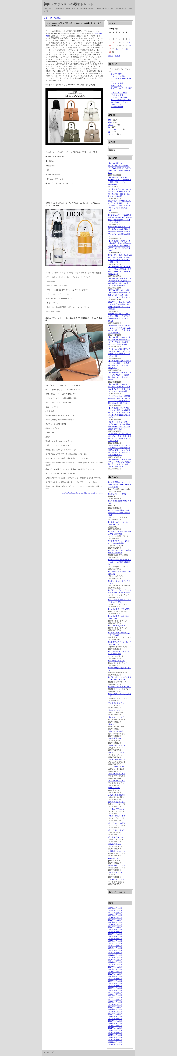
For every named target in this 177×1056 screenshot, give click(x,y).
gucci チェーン (114, 788)
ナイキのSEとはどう (116, 879)
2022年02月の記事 (115, 1021)
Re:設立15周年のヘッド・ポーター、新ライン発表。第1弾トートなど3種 (119, 484)
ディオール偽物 (117, 107)
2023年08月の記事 (115, 979)
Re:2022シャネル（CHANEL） (119, 687)
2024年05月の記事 (115, 960)
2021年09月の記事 (115, 1033)
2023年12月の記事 (115, 969)
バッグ (110, 125)
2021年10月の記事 (115, 1030)
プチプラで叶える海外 (116, 774)
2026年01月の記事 (115, 925)
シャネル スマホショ (116, 809)
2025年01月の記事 (115, 941)
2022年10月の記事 (115, 1002)
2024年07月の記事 (115, 955)
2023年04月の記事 (115, 988)
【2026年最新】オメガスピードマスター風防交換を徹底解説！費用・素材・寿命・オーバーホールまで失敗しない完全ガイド (119, 412)
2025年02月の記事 (115, 939)
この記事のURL (85, 493)
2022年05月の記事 (115, 1014)
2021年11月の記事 (115, 1028)
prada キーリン (114, 858)
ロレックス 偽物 (117, 83)
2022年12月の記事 (115, 997)
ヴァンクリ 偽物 (117, 95)
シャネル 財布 (116, 74)
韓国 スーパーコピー (116, 724)
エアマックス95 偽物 (119, 97)
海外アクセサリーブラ (116, 802)
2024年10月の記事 (115, 948)
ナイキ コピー (116, 86)
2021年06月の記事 (115, 1040)
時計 (110, 120)
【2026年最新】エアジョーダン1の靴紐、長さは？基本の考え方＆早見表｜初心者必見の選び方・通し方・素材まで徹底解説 (119, 245)
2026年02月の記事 (115, 922)
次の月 (117, 56)
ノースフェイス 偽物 (119, 93)
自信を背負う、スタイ (116, 865)
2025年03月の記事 (115, 936)
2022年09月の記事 (115, 1005)
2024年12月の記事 (115, 943)
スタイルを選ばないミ (116, 760)
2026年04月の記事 (115, 918)
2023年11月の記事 (115, 972)
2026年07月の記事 (115, 910)
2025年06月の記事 (115, 929)
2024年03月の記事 (115, 962)
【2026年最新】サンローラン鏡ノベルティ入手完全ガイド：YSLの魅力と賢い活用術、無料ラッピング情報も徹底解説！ (120, 168)
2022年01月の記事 (115, 1023)
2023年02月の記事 (115, 993)
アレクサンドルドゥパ (116, 703)
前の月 (110, 56)
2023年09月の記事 (115, 976)
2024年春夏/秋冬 (114, 738)
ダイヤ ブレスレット (116, 752)
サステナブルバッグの (116, 816)
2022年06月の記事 (115, 1012)
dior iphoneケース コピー (120, 102)
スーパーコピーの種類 (116, 823)
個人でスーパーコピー (116, 717)
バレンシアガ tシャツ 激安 (121, 100)
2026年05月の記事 (115, 915)
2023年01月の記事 (115, 995)
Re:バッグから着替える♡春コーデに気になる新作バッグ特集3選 (119, 512)
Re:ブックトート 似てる (117, 494)
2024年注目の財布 (115, 844)
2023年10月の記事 (115, 974)
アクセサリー (113, 129)
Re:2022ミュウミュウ (116, 661)
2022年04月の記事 (115, 1016)
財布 (110, 122)
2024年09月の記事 (115, 950)
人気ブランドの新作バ (116, 795)
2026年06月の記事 (115, 913)
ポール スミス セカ (115, 837)
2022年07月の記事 (115, 1009)
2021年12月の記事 (115, 1026)
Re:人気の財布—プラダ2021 (119, 609)
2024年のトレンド (115, 872)
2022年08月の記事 (115, 1007)
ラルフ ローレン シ (115, 710)
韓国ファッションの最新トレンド (69, 4)
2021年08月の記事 (115, 1035)
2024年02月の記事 (115, 965)
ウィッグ (111, 134)
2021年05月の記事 (115, 1042)
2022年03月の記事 (115, 1019)
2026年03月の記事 (115, 920)
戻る (45, 18)
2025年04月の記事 (115, 934)
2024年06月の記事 (115, 958)
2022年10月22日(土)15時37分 (71, 493)
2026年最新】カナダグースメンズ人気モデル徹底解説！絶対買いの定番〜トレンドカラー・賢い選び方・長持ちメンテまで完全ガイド (119, 450)
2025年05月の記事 (115, 932)
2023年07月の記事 (115, 981)
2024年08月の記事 (115, 953)
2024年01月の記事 (115, 967)
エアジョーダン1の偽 (116, 767)
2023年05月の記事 (115, 986)
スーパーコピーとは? (116, 830)
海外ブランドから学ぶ (116, 731)
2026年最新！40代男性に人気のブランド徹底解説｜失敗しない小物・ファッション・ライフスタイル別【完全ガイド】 (119, 205)
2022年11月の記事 (115, 1000)
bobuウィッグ (116, 104)
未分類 (93, 493)
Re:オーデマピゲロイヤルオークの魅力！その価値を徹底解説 (119, 562)
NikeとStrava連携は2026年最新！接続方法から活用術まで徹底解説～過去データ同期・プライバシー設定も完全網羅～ (119, 231)
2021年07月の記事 (115, 1037)
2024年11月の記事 (115, 946)
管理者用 (57, 18)
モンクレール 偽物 (118, 76)
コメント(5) (99, 493)
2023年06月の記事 (115, 983)
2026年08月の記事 (115, 908)
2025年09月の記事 (115, 927)
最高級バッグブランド (116, 745)
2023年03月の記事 (115, 990)
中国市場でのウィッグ (116, 851)
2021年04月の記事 (115, 1045)
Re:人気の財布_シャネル (117, 625)
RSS (50, 18)
